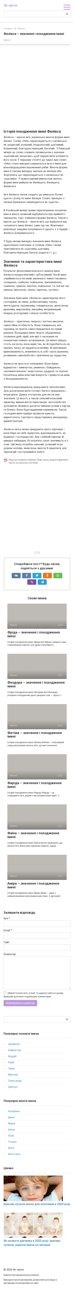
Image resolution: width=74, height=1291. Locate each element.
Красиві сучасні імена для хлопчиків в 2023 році (37, 1204)
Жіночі (7, 40)
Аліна (11, 1129)
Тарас (11, 1068)
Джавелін (14, 1044)
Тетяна (12, 1141)
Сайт (7, 942)
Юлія (11, 1135)
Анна (11, 1148)
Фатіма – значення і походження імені (34, 735)
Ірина (11, 1117)
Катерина (14, 1111)
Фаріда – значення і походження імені (34, 785)
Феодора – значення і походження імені (36, 684)
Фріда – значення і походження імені (33, 634)
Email (8, 930)
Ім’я (7, 918)
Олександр (15, 1080)
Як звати (10, 5)
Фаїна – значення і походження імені (33, 835)
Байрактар (14, 1050)
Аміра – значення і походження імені (33, 885)
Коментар (10, 954)
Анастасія (14, 1154)
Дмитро (13, 1086)
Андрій (12, 1056)
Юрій (11, 1062)
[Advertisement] (37, 87)
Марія (11, 1123)
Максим (13, 1074)
